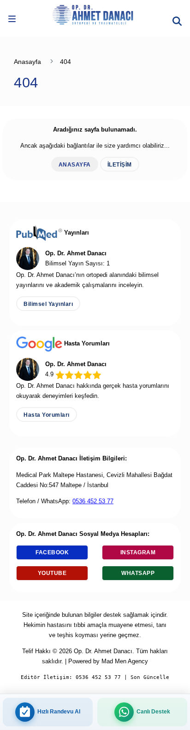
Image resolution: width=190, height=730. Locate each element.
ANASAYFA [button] (75, 164)
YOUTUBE (52, 573)
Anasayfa (27, 61)
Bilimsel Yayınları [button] (48, 304)
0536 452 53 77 (92, 501)
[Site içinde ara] (177, 18)
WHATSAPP (137, 573)
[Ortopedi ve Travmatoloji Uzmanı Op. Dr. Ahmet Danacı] (94, 14)
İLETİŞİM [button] (119, 164)
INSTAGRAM (138, 552)
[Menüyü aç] (12, 21)
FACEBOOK (52, 552)
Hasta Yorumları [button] (47, 415)
